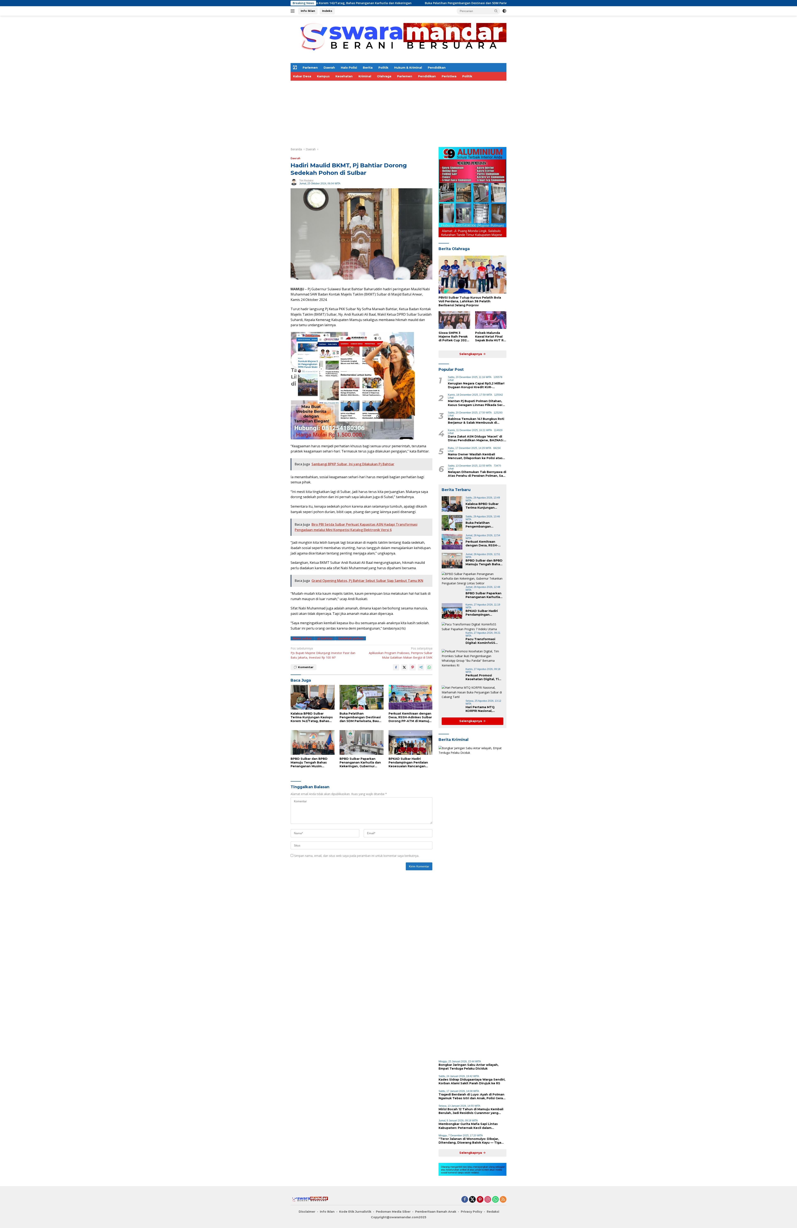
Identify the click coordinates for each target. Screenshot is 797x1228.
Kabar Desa (302, 76)
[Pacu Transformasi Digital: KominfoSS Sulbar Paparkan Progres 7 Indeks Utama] (472, 626)
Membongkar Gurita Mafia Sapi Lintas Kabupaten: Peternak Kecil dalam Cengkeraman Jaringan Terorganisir (468, 1126)
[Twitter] (472, 1199)
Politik (383, 67)
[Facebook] (464, 1199)
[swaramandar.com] (398, 39)
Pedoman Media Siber (393, 1211)
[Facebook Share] (396, 667)
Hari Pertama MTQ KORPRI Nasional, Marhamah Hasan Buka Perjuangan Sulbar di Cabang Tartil (484, 709)
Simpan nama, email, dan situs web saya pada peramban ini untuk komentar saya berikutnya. (356, 856)
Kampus (323, 76)
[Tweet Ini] (404, 667)
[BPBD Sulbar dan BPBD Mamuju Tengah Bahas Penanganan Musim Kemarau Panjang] (313, 742)
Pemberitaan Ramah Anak (435, 1211)
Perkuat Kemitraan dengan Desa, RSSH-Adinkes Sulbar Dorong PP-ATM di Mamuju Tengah (410, 717)
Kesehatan (344, 76)
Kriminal (364, 76)
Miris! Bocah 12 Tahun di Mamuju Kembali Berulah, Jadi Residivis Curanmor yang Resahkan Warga (471, 1111)
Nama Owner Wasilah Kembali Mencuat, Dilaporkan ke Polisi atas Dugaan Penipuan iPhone (475, 456)
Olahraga (384, 76)
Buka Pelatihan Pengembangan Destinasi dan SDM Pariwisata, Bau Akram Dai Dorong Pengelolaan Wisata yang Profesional (375, 3)
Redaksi (493, 1211)
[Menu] (293, 11)
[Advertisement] (415, 112)
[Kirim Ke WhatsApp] (429, 667)
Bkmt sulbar (302, 638)
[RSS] (503, 1199)
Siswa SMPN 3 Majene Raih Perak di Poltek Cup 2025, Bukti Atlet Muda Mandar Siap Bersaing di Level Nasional (454, 336)
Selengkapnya (471, 354)
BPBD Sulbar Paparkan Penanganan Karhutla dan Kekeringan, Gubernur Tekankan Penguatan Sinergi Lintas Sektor (360, 762)
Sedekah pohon (350, 638)
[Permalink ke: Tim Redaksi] (294, 182)
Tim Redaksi (306, 180)
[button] (496, 10)
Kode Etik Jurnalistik (355, 1211)
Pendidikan (437, 67)
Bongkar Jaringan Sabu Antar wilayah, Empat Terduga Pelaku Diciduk (469, 1066)
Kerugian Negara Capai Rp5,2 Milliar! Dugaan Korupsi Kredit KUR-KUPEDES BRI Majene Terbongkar (476, 385)
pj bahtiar (324, 638)
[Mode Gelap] (504, 11)
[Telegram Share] (421, 667)
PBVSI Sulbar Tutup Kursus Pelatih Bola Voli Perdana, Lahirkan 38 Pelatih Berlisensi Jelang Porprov (470, 301)
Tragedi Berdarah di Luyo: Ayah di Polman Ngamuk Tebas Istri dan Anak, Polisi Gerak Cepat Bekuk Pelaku (472, 1096)
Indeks (327, 10)
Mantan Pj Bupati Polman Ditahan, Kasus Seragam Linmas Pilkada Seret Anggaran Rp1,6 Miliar (477, 403)
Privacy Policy (471, 1211)
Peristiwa (449, 76)
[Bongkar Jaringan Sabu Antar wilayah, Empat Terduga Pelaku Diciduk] (472, 901)
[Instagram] (487, 1199)
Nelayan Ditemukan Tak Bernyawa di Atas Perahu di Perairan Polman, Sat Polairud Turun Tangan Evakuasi (477, 474)
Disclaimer (307, 1211)
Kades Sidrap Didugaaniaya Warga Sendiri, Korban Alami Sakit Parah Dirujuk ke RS (472, 1081)
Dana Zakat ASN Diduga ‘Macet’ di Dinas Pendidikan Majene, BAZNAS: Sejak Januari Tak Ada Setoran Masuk (476, 438)
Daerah (329, 67)
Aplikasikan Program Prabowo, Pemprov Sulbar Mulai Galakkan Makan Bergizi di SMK (400, 653)
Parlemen (310, 67)
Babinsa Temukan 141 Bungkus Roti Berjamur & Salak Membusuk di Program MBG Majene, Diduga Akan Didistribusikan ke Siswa (476, 420)
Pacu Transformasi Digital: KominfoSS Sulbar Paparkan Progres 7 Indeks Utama (480, 641)
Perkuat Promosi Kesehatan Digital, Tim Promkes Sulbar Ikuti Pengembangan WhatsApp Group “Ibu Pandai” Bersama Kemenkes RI (484, 677)
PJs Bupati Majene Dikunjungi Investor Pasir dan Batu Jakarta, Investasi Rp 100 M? (323, 653)
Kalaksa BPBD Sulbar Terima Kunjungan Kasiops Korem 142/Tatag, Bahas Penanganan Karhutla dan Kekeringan (312, 717)
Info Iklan (308, 10)
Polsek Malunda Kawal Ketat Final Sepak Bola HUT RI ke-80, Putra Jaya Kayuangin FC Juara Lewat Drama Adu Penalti (490, 336)
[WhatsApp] (495, 1199)
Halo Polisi (349, 67)
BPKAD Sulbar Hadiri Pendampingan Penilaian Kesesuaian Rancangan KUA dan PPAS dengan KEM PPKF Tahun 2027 (410, 762)
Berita (368, 67)
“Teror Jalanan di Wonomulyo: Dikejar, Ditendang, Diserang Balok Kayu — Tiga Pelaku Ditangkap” (470, 1140)
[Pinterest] (480, 1199)
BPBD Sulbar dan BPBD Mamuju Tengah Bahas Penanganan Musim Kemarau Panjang (309, 762)
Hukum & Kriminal (408, 67)
